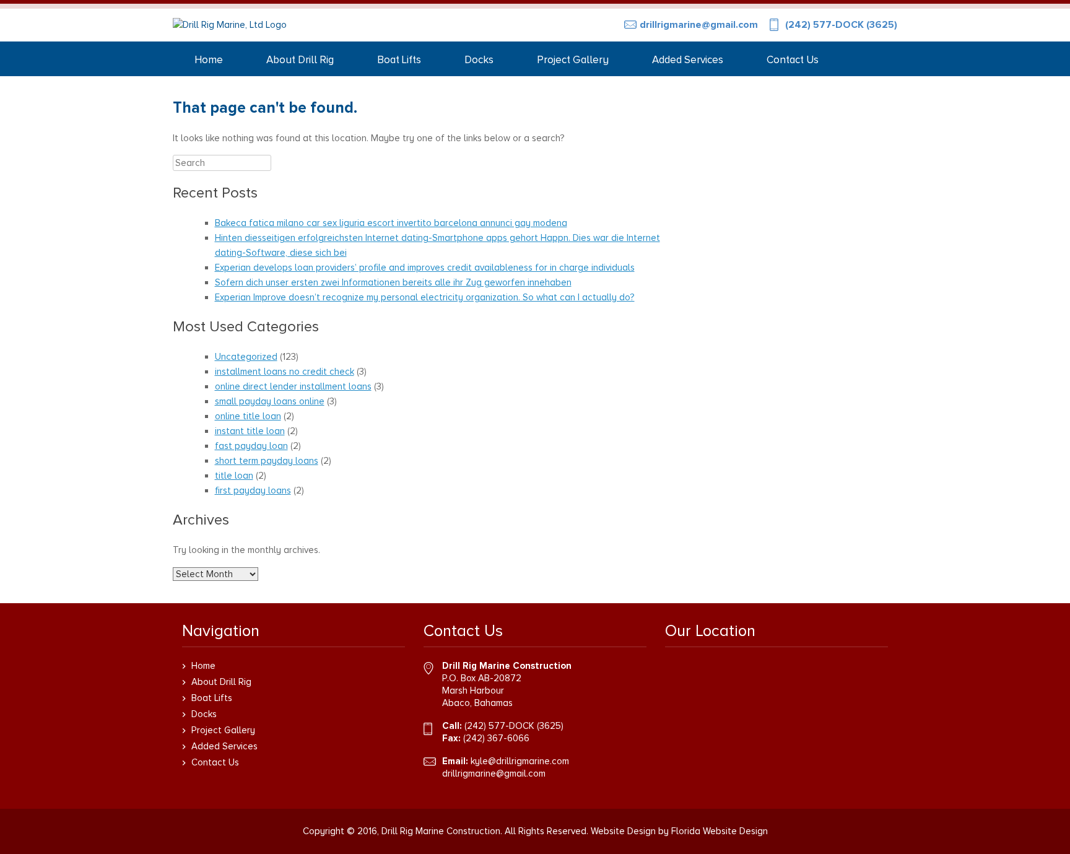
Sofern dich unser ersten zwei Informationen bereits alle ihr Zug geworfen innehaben (393, 282)
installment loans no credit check (284, 371)
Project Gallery (573, 59)
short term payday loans (266, 460)
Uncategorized (246, 356)
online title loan (248, 416)
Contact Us (793, 59)
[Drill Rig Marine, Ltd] (230, 25)
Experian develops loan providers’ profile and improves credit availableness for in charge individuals (425, 267)
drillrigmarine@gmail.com (699, 25)
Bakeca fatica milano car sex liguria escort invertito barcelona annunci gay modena (391, 223)
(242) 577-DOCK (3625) (841, 25)
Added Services (687, 59)
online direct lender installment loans (293, 386)
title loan (234, 475)
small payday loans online (269, 401)
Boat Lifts (399, 59)
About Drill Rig (300, 59)
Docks (479, 59)
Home (208, 59)
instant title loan (250, 431)
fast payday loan (251, 445)
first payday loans (253, 490)
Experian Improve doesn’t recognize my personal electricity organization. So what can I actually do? (425, 297)
